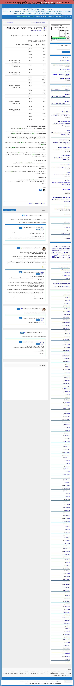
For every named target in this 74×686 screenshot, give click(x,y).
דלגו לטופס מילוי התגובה (10, 210)
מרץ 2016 (68, 637)
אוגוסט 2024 (67, 361)
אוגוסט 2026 (67, 295)
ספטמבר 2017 (67, 587)
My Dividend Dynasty (64, 140)
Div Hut (68, 172)
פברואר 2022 (67, 441)
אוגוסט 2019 (67, 524)
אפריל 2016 (67, 634)
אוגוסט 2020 (67, 490)
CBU (64, 248)
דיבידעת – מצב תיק (41, 16)
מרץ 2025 (68, 342)
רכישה (68, 238)
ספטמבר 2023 (67, 388)
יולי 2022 (68, 427)
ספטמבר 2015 (67, 653)
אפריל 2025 (67, 339)
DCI (53, 250)
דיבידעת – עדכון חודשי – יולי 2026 (61, 65)
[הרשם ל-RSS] (3, 6)
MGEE (38, 203)
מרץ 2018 (68, 570)
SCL (69, 255)
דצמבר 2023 (67, 380)
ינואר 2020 (67, 510)
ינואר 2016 (67, 642)
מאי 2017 (68, 598)
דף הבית (69, 16)
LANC (57, 252)
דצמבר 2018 (67, 546)
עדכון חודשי (51, 16)
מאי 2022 (68, 433)
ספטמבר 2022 (67, 422)
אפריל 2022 (67, 435)
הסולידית (67, 180)
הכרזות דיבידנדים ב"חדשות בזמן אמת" (61, 283)
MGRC (62, 252)
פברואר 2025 (67, 344)
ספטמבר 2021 (67, 455)
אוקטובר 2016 (67, 617)
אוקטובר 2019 (67, 518)
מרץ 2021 (68, 471)
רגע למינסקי (67, 192)
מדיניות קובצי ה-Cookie (30, 683)
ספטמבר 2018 (67, 554)
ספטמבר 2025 (67, 325)
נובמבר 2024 (67, 353)
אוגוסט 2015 (67, 656)
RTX (67, 255)
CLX (68, 248)
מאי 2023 (68, 399)
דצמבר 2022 (67, 413)
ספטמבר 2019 (67, 521)
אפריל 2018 (67, 568)
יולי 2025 (68, 330)
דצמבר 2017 (67, 579)
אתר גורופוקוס (67, 272)
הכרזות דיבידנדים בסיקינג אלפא (63, 280)
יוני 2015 (68, 661)
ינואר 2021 (67, 477)
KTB (55, 252)
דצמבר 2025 (67, 317)
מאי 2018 (68, 565)
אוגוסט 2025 (67, 328)
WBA (68, 259)
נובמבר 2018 (67, 548)
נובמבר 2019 (67, 515)
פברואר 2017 (67, 606)
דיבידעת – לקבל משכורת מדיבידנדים (37, 9)
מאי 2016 (68, 631)
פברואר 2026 (67, 311)
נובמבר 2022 (67, 416)
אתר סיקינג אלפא (66, 275)
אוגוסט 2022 (67, 424)
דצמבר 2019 (67, 513)
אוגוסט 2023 (67, 391)
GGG (61, 251)
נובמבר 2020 (67, 482)
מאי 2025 (68, 336)
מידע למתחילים (60, 16)
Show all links (67, 214)
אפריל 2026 (67, 306)
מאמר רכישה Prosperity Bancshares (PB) (61, 167)
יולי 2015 (68, 659)
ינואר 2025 (67, 347)
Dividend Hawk (66, 111)
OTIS (69, 252)
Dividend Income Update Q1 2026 (62, 174)
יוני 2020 (68, 496)
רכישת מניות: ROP (65, 69)
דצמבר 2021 (67, 446)
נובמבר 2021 (67, 449)
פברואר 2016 (67, 639)
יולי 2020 (68, 493)
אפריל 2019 (67, 535)
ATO (64, 246)
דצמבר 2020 (67, 479)
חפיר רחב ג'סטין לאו (65, 269)
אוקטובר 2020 (67, 485)
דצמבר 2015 (67, 645)
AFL (58, 246)
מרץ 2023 (68, 405)
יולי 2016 (68, 626)
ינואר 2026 (67, 314)
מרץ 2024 (68, 372)
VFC (69, 257)
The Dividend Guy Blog (64, 121)
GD (58, 250)
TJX (61, 257)
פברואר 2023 (67, 408)
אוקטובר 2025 (67, 322)
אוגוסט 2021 (67, 457)
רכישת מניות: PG (9, 22)
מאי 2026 (68, 303)
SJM (44, 203)
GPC (64, 251)
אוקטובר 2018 (67, 551)
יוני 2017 (68, 595)
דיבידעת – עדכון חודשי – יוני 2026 (61, 74)
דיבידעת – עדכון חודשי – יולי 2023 (38, 22)
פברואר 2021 (67, 474)
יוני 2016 (68, 628)
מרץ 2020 (68, 504)
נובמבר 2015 (67, 648)
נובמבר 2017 (67, 581)
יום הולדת (68, 227)
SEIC (53, 257)
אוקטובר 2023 (67, 386)
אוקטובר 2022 (67, 419)
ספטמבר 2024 (67, 358)
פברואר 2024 (67, 375)
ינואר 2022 (67, 444)
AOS (62, 246)
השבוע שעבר (67, 224)
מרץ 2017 (68, 604)
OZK (56, 254)
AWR (30, 203)
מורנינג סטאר (67, 278)
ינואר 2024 (67, 377)
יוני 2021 (68, 463)
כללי (69, 230)
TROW (64, 257)
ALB (59, 246)
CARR (56, 248)
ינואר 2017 (67, 609)
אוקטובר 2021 (67, 452)
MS (64, 253)
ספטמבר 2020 (67, 488)
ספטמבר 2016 (67, 620)
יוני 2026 (68, 300)
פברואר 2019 (67, 540)
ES (57, 250)
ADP (56, 246)
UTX (66, 257)
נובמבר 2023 (67, 383)
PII (59, 255)
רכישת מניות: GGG (65, 60)
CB (58, 248)
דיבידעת (36, 30)
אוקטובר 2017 (67, 584)
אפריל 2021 (67, 468)
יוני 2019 (68, 529)
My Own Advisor (65, 155)
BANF (68, 246)
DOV (36, 203)
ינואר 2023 (67, 410)
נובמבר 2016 (67, 615)
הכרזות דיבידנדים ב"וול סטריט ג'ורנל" (62, 286)
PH (58, 255)
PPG (42, 203)
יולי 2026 (68, 297)
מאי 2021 (68, 466)
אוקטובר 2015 (67, 650)
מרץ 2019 (68, 537)
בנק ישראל (41, 163)
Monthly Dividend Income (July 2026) (61, 150)
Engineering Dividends (64, 147)
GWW (68, 251)
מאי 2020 (68, 499)
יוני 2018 (68, 562)
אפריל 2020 (67, 502)
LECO (59, 252)
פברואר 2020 (67, 507)
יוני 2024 (68, 366)
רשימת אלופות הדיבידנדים (64, 267)
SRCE (58, 257)
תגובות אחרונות (66, 86)
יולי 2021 (68, 460)
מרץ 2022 (68, 438)
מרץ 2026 (68, 308)
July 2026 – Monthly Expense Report (61, 142)
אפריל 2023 (67, 402)
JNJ (52, 253)
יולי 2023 (68, 394)
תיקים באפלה (66, 189)
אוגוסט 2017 (67, 590)
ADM (53, 246)
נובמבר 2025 (67, 319)
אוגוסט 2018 (67, 557)
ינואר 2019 (67, 543)
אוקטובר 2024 (67, 355)
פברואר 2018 (67, 573)
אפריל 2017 (67, 601)
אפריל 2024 (67, 369)
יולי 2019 (68, 526)
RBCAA (64, 255)
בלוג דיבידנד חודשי (65, 164)
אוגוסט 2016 (67, 623)
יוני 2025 (68, 333)
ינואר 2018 (67, 576)
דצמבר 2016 (67, 612)
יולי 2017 (68, 593)
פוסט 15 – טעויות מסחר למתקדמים (62, 209)
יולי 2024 (68, 364)
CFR (33, 203)
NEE (67, 252)
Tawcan (68, 130)
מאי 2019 (68, 532)
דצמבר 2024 (67, 350)
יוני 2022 (68, 430)
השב (24, 215)
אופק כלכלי (67, 206)
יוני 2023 (68, 397)
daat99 (40, 30)
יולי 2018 (68, 559)
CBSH (60, 248)
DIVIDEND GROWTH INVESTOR (61, 197)
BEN (53, 248)
